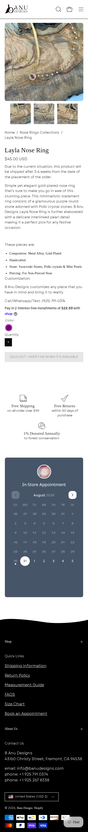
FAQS (10, 694)
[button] (58, 9)
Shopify (38, 808)
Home (10, 132)
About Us (11, 729)
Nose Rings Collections (39, 132)
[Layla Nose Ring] (20, 113)
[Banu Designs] (16, 9)
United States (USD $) (31, 796)
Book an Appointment (26, 713)
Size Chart (15, 704)
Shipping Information (25, 665)
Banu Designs (25, 808)
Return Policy (17, 675)
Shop (8, 641)
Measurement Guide (24, 685)
